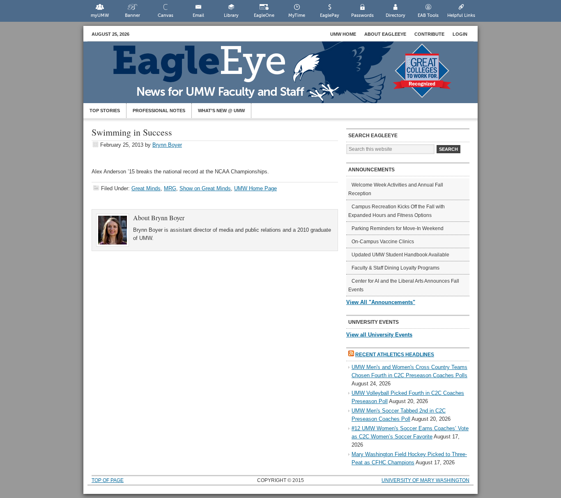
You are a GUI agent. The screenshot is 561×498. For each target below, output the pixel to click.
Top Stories (105, 110)
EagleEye (289, 76)
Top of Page (108, 480)
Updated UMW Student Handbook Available (400, 255)
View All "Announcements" (380, 302)
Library (231, 15)
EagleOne (264, 15)
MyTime (296, 15)
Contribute (429, 34)
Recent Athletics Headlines (394, 354)
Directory (395, 15)
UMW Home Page (255, 188)
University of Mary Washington (425, 480)
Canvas (165, 15)
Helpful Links (461, 15)
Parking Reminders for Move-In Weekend (398, 228)
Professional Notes (159, 110)
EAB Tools (428, 15)
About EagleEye (385, 34)
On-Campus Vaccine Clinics (383, 241)
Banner (132, 15)
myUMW (100, 15)
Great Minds (146, 188)
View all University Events (379, 335)
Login (460, 34)
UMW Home (343, 34)
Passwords (362, 15)
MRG (170, 188)
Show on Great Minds (205, 188)
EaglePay (329, 15)
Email (198, 15)
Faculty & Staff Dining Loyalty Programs (395, 268)
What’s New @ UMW (221, 110)
